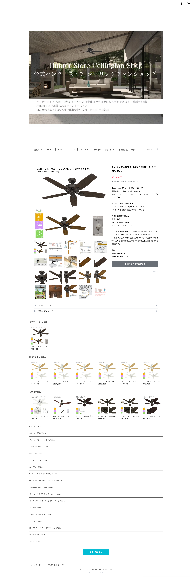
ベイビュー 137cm (36, 453)
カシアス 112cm (35, 541)
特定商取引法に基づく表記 (56, 565)
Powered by (93, 573)
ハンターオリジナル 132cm (38, 447)
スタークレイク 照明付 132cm (40, 514)
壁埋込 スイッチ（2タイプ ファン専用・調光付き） (46, 480)
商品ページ (38, 150)
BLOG (60, 150)
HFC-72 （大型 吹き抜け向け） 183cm (43, 474)
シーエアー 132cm (36, 521)
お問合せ (97, 150)
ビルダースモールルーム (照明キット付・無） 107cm (47, 501)
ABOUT (50, 150)
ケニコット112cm (35, 508)
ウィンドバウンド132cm (37, 535)
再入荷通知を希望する (136, 264)
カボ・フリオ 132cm (36, 467)
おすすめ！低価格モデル (37, 433)
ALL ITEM (71, 150)
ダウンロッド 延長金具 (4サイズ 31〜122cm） (45, 494)
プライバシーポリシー (37, 565)
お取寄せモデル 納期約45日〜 (130, 150)
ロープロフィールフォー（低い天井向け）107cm (45, 528)
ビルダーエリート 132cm (38, 460)
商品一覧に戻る (96, 552)
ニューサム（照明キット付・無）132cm (42, 440)
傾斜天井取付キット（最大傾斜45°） (41, 487)
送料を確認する (133, 181)
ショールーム (109, 150)
